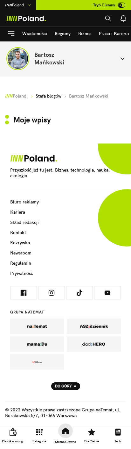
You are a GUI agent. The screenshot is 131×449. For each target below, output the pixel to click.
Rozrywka (20, 242)
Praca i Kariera (114, 33)
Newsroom (20, 252)
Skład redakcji (24, 222)
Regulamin (20, 263)
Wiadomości (34, 33)
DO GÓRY (63, 386)
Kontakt (18, 232)
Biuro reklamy (24, 201)
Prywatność (21, 273)
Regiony (63, 33)
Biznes (84, 33)
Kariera (17, 212)
